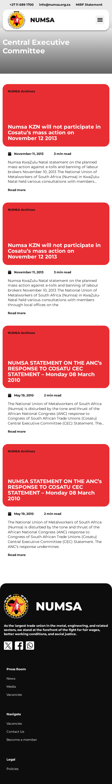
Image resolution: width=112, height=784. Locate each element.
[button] (100, 20)
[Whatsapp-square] (30, 645)
